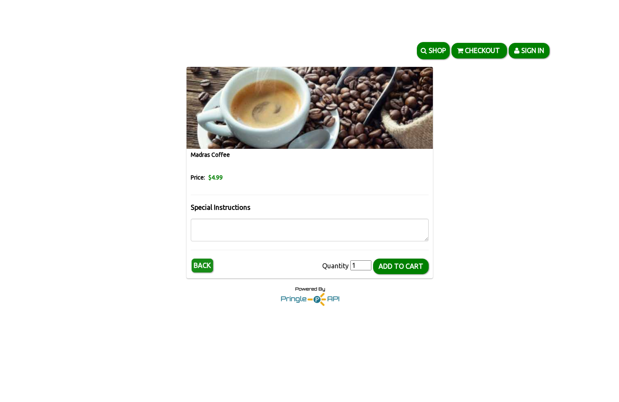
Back (202, 265)
